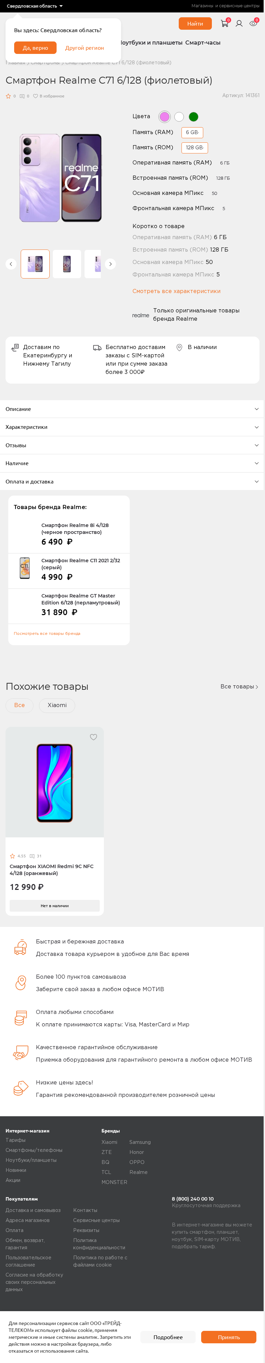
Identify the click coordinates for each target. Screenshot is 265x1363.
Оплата (14, 1231)
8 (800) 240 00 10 (193, 1199)
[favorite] (93, 737)
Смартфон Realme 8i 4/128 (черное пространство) (75, 528)
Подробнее (168, 1337)
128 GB (194, 148)
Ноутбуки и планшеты (150, 42)
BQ (105, 1162)
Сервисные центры (96, 1221)
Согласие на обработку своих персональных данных (34, 1282)
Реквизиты (86, 1231)
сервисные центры (239, 6)
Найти (195, 23)
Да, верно (35, 48)
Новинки (16, 1170)
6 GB (192, 133)
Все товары (237, 686)
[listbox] (35, 6)
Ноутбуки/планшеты (31, 1160)
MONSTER (114, 1183)
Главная (15, 63)
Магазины (202, 6)
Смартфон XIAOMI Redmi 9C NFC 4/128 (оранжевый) (52, 869)
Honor (136, 1152)
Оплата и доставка (29, 481)
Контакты (85, 1211)
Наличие (17, 463)
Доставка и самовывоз (33, 1211)
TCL (106, 1173)
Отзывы (16, 445)
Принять (229, 1337)
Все (19, 705)
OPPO (137, 1162)
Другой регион (84, 48)
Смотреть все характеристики (176, 291)
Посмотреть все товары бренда (47, 634)
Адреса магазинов (28, 1221)
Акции (13, 1180)
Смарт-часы (202, 42)
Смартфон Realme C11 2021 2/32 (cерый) (80, 564)
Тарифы (16, 1140)
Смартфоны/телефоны (34, 1150)
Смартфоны (45, 63)
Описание (18, 409)
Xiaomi (57, 705)
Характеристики (27, 427)
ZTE (106, 1152)
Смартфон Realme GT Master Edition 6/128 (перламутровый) (80, 599)
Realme (138, 1173)
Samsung (140, 1142)
